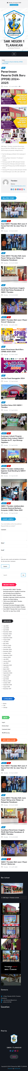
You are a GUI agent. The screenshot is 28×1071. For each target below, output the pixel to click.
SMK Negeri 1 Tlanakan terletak (11, 897)
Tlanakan (6, 86)
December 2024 (7, 649)
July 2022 (5, 663)
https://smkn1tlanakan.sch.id (18, 186)
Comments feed (6, 729)
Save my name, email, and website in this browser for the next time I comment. (13, 560)
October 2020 (7, 671)
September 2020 (7, 673)
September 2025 (7, 637)
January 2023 (7, 661)
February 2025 (7, 645)
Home (3, 60)
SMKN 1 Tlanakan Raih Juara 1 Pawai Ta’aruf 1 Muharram (14, 321)
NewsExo (10, 1068)
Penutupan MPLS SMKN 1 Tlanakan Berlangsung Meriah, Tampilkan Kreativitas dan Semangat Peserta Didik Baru (14, 591)
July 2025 (5, 641)
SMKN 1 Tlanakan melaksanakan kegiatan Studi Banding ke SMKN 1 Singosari (13, 471)
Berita (4, 703)
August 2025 (6, 639)
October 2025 (7, 635)
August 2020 (6, 675)
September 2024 (7, 655)
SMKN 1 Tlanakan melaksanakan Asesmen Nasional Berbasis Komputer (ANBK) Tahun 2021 (12, 508)
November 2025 (7, 633)
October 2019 (6, 682)
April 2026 (6, 629)
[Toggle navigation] (14, 53)
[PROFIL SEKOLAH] (11, 908)
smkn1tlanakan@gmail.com (10, 1000)
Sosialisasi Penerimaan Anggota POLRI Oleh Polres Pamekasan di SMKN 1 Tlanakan (13, 290)
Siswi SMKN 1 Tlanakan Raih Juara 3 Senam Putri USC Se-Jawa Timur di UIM (14, 226)
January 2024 (7, 657)
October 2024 (7, 653)
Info (4, 705)
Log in (3, 722)
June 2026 (6, 627)
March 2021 (6, 669)
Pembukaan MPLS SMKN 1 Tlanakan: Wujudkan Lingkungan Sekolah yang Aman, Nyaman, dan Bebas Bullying (14, 597)
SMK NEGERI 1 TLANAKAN (14, 43)
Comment (3, 529)
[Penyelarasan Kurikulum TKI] (11, 920)
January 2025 (7, 647)
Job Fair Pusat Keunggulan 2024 (13, 378)
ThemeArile (17, 1068)
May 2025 (6, 643)
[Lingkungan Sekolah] (11, 944)
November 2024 (7, 651)
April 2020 (6, 678)
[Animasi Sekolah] (11, 979)
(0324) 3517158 (7, 1002)
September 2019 (7, 684)
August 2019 (6, 686)
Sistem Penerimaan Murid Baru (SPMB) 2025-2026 (12, 350)
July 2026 (5, 626)
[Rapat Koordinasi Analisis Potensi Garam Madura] (11, 932)
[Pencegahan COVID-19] (11, 968)
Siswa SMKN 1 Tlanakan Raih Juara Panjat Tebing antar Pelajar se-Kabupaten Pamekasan (13, 258)
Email (2, 550)
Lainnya (5, 707)
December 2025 (7, 631)
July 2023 (5, 659)
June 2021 (6, 667)
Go (23, 575)
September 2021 (7, 665)
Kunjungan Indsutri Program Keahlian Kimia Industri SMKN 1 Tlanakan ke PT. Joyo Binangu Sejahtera (12, 439)
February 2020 (7, 680)
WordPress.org (5, 732)
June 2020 (6, 677)
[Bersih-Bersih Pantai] (11, 956)
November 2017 (7, 688)
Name (3, 543)
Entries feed (5, 725)
